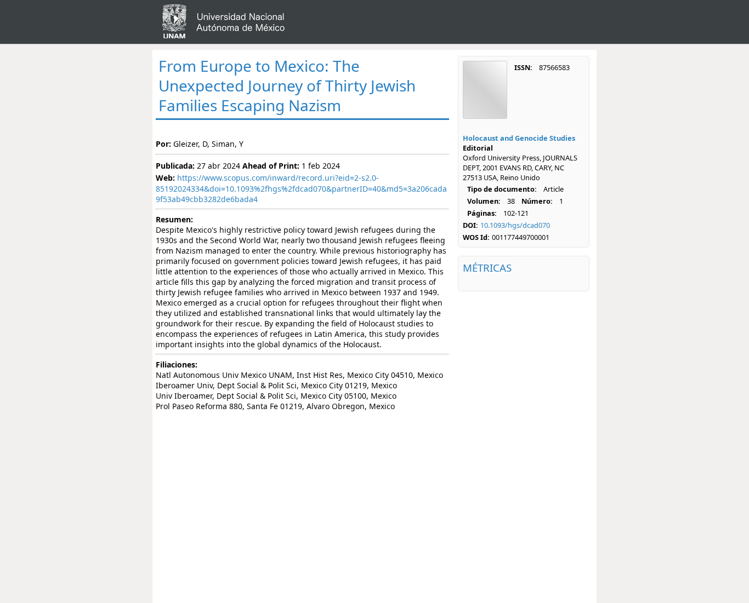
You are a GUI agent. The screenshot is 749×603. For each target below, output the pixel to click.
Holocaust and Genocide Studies (519, 138)
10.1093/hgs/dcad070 (515, 225)
